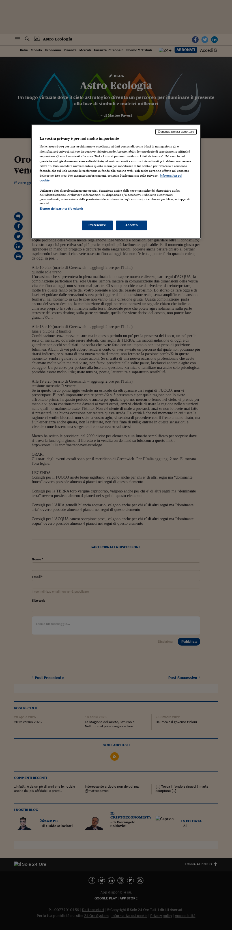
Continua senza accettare (176, 131)
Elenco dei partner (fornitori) (61, 208)
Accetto (131, 225)
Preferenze (97, 225)
